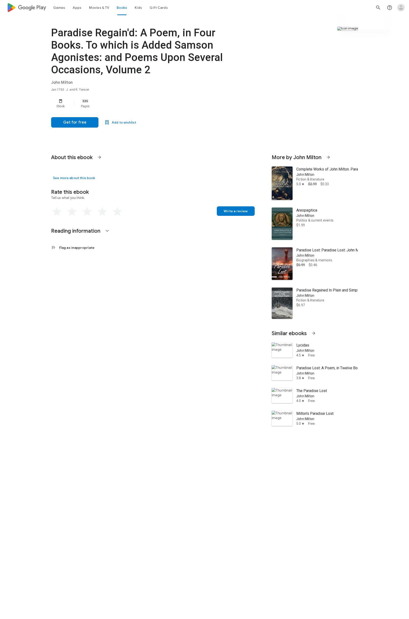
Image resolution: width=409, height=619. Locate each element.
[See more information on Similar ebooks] (313, 333)
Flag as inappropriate (72, 247)
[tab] (59, 7)
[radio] (56, 211)
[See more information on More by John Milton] (328, 157)
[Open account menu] (401, 7)
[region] (145, 103)
